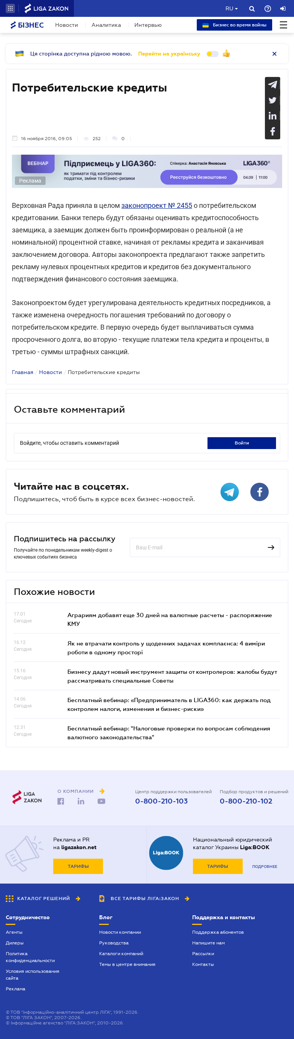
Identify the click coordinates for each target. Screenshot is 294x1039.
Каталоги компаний (121, 953)
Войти (242, 443)
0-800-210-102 (246, 801)
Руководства (114, 943)
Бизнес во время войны (239, 25)
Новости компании (120, 932)
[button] (10, 8)
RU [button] (229, 8)
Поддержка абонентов (218, 932)
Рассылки (203, 953)
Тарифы (78, 866)
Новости (66, 25)
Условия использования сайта (32, 975)
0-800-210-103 (161, 801)
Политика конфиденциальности (30, 957)
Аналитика (106, 25)
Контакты (203, 964)
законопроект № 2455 (156, 205)
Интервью (148, 25)
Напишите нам (208, 943)
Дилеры (15, 943)
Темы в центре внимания (127, 964)
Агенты (14, 932)
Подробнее (264, 866)
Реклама (15, 989)
